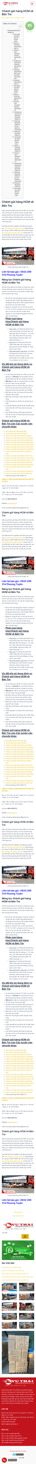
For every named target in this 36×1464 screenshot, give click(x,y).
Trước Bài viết (18, 1212)
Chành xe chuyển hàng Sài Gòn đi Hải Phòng (20, 449)
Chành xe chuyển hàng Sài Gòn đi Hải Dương (20, 444)
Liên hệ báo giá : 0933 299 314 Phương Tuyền (17, 38)
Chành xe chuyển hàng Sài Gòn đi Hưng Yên (20, 460)
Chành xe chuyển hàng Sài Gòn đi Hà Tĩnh (19, 473)
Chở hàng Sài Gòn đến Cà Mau (11, 1267)
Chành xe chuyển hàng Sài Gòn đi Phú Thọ (19, 455)
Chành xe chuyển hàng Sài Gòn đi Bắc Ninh (19, 440)
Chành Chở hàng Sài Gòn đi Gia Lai (13, 1270)
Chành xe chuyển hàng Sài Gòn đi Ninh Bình (19, 464)
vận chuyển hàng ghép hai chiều (15, 228)
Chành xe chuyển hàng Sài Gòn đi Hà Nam (19, 462)
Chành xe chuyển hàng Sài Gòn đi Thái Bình (19, 438)
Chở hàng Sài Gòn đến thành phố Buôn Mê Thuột (17, 1277)
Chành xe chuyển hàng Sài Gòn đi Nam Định (20, 447)
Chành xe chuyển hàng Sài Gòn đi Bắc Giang (20, 442)
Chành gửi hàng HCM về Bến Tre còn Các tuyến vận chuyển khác (17, 74)
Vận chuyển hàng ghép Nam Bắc (16, 431)
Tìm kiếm (4, 1233)
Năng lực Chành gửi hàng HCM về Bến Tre (17, 45)
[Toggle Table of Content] (19, 26)
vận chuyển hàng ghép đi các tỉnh (12, 233)
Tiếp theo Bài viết (18, 1216)
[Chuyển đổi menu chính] (32, 4)
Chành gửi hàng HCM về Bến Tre (14, 31)
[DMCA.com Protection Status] (18, 1454)
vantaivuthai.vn (12, 503)
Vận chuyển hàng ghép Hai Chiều (16, 433)
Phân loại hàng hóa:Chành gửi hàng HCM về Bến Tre (17, 54)
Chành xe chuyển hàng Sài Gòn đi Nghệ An (19, 471)
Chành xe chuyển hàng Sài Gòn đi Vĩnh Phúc (20, 458)
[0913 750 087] (4, 1460)
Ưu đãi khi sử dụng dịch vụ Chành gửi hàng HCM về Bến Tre (17, 64)
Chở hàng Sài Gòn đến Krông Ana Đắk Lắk (15, 1280)
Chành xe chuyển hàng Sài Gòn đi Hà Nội (19, 435)
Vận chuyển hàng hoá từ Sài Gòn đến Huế (15, 1274)
